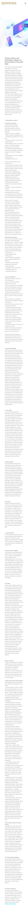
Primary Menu (25, 3)
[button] (26, 25)
